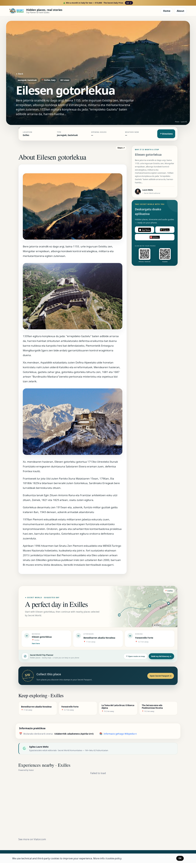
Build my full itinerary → (161, 656)
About (180, 11)
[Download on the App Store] (144, 230)
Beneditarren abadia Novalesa (99, 637)
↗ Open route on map (135, 656)
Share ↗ (121, 148)
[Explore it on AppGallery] (154, 237)
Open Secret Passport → (161, 676)
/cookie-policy (113, 858)
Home (166, 11)
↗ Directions (166, 133)
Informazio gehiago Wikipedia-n (120, 733)
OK (180, 858)
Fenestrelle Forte (144, 637)
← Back (19, 73)
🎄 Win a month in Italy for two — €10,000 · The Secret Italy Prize (97, 3)
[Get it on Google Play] (165, 230)
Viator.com (40, 839)
